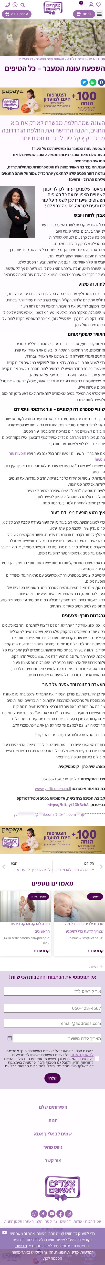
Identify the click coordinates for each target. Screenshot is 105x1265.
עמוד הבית (97, 58)
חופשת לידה (76, 58)
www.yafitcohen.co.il (53, 788)
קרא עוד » (96, 950)
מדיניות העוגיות (67, 1252)
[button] (22, 5)
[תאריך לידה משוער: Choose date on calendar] (10, 1038)
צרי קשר (51, 1221)
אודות (78, 1221)
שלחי (52, 1078)
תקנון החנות (13, 1221)
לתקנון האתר (82, 1054)
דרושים (65, 1221)
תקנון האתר (33, 1221)
